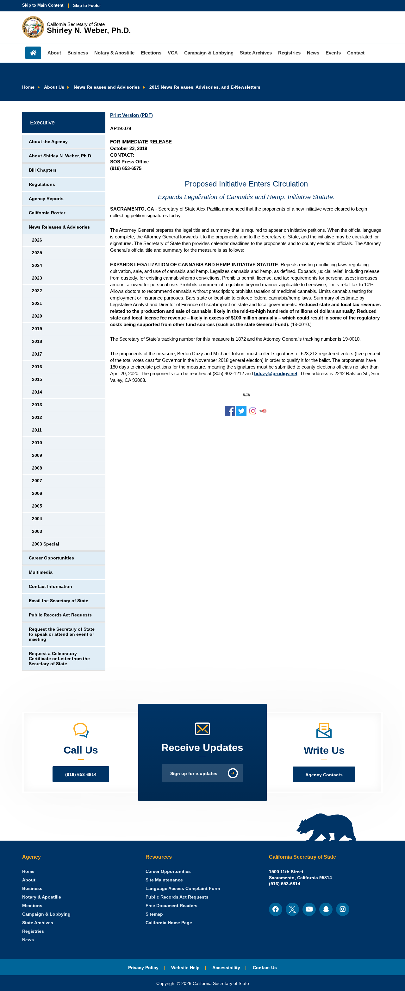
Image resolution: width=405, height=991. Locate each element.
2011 (37, 430)
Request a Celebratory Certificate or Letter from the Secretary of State (59, 658)
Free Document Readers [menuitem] (171, 905)
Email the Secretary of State (58, 600)
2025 (37, 252)
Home (28, 87)
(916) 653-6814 (81, 774)
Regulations (42, 184)
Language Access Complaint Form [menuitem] (183, 888)
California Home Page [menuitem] (169, 922)
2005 (37, 506)
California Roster (47, 213)
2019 (37, 328)
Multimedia (41, 572)
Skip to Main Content (42, 5)
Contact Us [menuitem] (265, 967)
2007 (37, 480)
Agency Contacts (324, 775)
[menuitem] (28, 871)
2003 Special (45, 544)
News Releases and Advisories (107, 87)
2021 (37, 303)
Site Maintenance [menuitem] (164, 880)
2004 (37, 518)
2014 (37, 392)
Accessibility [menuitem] (226, 967)
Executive (42, 122)
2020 (37, 316)
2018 (37, 341)
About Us (54, 87)
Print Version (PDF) (131, 115)
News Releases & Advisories (59, 227)
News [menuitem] (313, 52)
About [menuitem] (54, 52)
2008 (37, 468)
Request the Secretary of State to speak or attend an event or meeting (62, 634)
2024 (37, 265)
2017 (37, 354)
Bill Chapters (43, 170)
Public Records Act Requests (60, 615)
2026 (37, 240)
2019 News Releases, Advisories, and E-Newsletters (204, 87)
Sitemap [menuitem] (154, 914)
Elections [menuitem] (151, 52)
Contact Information (50, 586)
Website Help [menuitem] (185, 967)
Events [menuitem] (333, 52)
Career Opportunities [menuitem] (168, 871)
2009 (37, 455)
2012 (37, 417)
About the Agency (48, 141)
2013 (37, 404)
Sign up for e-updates (193, 773)
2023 (37, 278)
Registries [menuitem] (289, 52)
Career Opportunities (51, 558)
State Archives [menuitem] (256, 52)
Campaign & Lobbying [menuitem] (209, 52)
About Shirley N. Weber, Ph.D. (60, 156)
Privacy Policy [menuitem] (143, 967)
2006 (37, 493)
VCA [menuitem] (173, 52)
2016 (37, 366)
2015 (37, 379)
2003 (37, 531)
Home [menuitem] (33, 53)
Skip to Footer (87, 5)
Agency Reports (46, 198)
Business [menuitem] (77, 52)
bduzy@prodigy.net (275, 373)
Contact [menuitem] (355, 52)
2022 (37, 290)
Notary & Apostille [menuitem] (114, 52)
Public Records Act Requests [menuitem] (177, 897)
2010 (37, 442)
